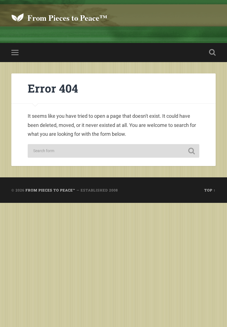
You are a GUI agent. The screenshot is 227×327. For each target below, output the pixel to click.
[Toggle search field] (212, 52)
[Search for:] (113, 151)
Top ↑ (210, 190)
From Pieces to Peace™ (67, 18)
